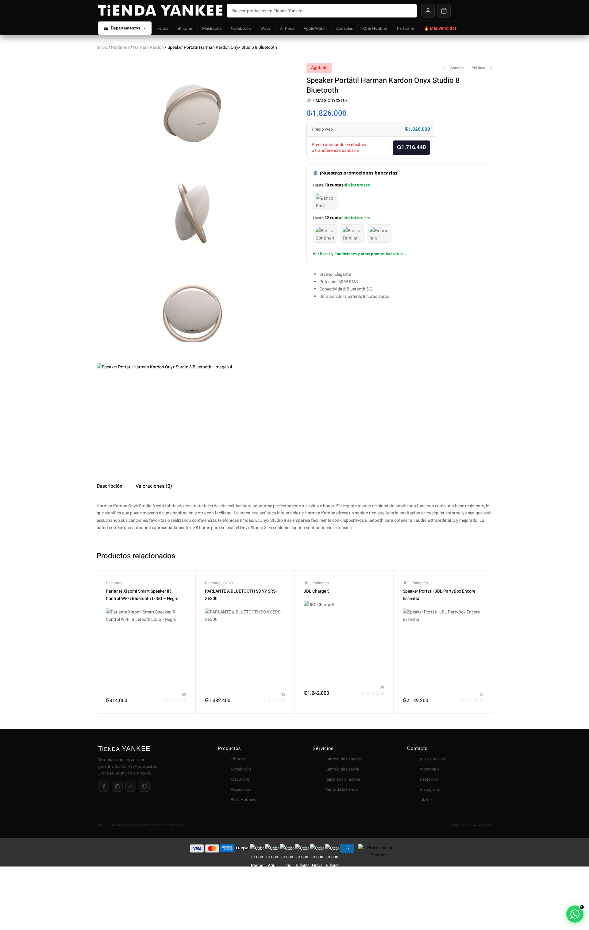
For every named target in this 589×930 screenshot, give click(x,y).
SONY (228, 583)
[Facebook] (103, 786)
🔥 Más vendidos (440, 28)
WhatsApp (429, 769)
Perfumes (405, 28)
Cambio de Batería (342, 769)
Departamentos (125, 28)
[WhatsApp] (144, 786)
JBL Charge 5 (316, 591)
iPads (266, 28)
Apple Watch (315, 28)
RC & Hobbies (374, 28)
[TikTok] (130, 786)
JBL (307, 583)
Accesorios (240, 789)
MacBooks (211, 28)
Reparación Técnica (342, 779)
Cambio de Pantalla (343, 759)
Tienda (162, 28)
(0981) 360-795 (433, 759)
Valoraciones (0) (154, 486)
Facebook (429, 779)
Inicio (102, 47)
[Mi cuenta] (428, 10)
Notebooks (241, 28)
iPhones (185, 28)
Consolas (344, 28)
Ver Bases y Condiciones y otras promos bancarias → (360, 253)
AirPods (287, 28)
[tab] (109, 486)
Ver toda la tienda (341, 789)
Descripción (109, 486)
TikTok (426, 799)
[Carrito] (444, 10)
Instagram (429, 789)
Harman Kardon (148, 47)
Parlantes (120, 47)
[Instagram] (117, 786)
